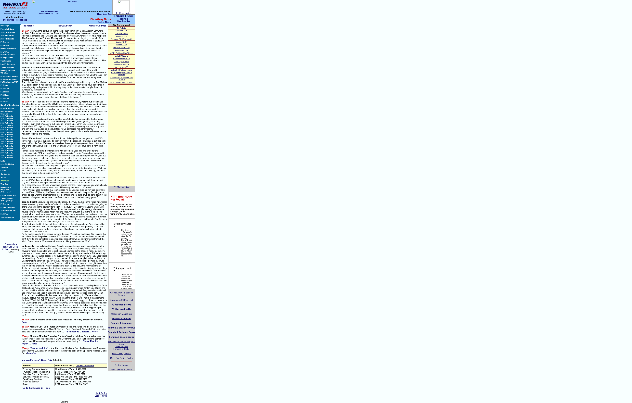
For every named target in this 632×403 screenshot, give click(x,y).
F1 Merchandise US (121, 304)
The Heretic (8, 20)
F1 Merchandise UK (8, 80)
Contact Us (5, 174)
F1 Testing (4, 204)
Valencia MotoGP (121, 67)
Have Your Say (104, 14)
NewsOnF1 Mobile (8, 49)
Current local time (85, 365)
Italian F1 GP (121, 45)
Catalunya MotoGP (121, 62)
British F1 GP (121, 36)
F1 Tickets (4, 88)
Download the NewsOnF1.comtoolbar (10, 247)
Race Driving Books (121, 353)
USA (57, 13)
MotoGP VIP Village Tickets (121, 70)
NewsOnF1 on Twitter (9, 105)
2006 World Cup (7, 217)
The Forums (5, 61)
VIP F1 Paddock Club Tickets (121, 53)
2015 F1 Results (7, 39)
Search (3, 171)
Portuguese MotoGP (122, 64)
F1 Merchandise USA (9, 82)
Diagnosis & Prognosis (6, 189)
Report (25, 322)
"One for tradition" (39, 348)
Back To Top (101, 393)
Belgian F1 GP (121, 42)
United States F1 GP (121, 48)
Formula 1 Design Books (121, 337)
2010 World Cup (7, 164)
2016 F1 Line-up (7, 36)
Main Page (4, 26)
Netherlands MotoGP (121, 59)
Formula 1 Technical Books (121, 332)
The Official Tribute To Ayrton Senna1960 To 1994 (121, 344)
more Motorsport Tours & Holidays (121, 74)
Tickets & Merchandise (123, 20)
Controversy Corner (8, 195)
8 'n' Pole (4, 214)
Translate (4, 167)
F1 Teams (4, 42)
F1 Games (4, 98)
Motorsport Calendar (9, 76)
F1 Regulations (6, 58)
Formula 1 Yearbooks (121, 323)
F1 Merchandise (123, 13)
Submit (12, 54)
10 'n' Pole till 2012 (8, 211)
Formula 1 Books (121, 349)
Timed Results (72, 331)
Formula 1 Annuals (121, 318)
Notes (94, 331)
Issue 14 (31, 353)
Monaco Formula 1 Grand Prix (37, 360)
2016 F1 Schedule (7, 32)
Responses (21, 20)
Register (4, 54)
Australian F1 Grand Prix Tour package (121, 78)
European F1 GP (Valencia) (121, 39)
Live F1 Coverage (7, 64)
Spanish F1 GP (121, 31)
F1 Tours (4, 85)
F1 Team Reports (7, 207)
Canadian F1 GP (121, 34)
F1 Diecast (4, 92)
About (3, 177)
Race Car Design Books (121, 358)
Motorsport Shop (7, 71)
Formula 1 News (7, 29)
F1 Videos (4, 95)
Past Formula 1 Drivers (121, 369)
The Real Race (7, 200)
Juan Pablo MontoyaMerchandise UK (48, 12)
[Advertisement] (11, 233)
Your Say (4, 184)
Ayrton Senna (121, 365)
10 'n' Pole (4, 52)
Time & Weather (7, 67)
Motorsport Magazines (121, 314)
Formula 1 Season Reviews (121, 328)
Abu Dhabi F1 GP (121, 50)
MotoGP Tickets (7, 108)
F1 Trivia (4, 102)
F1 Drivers (4, 45)
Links (2, 161)
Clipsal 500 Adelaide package (121, 82)
